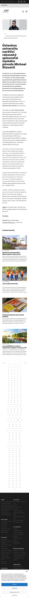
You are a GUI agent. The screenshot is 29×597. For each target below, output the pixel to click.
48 (8, 382)
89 (11, 400)
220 (19, 465)
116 (21, 411)
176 (9, 443)
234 (13, 474)
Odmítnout (14, 588)
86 (17, 398)
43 (8, 380)
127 (13, 417)
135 (9, 422)
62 (20, 387)
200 (19, 454)
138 (19, 422)
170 (16, 439)
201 (9, 456)
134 (21, 419)
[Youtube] (24, 1)
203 (16, 456)
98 (8, 404)
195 (16, 452)
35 (14, 376)
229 (9, 472)
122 (9, 415)
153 (14, 430)
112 (8, 411)
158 (16, 433)
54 (11, 385)
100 (14, 404)
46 (17, 380)
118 (11, 413)
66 (17, 389)
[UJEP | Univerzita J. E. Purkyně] (5, 11)
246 (13, 480)
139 (9, 424)
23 (8, 372)
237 (9, 476)
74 (11, 393)
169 (13, 439)
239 (16, 476)
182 (14, 446)
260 (20, 487)
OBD (7, 2)
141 (16, 424)
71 (17, 391)
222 (13, 467)
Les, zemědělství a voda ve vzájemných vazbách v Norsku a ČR (14, 347)
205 (9, 459)
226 (13, 470)
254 (13, 485)
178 (16, 443)
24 (11, 372)
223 (16, 467)
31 (17, 374)
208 (20, 459)
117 (8, 413)
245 (9, 480)
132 (14, 419)
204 (20, 456)
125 (19, 415)
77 (20, 393)
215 (16, 463)
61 (17, 387)
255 (16, 485)
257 (9, 487)
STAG (13, 2)
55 (14, 385)
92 (20, 400)
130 (8, 419)
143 (9, 426)
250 (13, 483)
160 (9, 435)
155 (21, 430)
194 (13, 452)
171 (19, 439)
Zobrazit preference (14, 592)
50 (14, 382)
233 (9, 474)
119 (14, 413)
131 (11, 419)
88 (8, 400)
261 (14, 489)
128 (16, 417)
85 (14, 398)
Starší (25, 363)
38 (8, 378)
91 (17, 400)
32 (20, 374)
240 (20, 476)
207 (16, 459)
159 (19, 433)
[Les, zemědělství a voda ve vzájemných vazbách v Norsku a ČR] (14, 336)
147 (9, 428)
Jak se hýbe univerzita (10, 284)
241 (9, 478)
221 (9, 467)
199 (16, 454)
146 (19, 426)
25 (14, 372)
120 (18, 413)
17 (20, 367)
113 (11, 411)
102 (21, 404)
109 (15, 409)
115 (17, 411)
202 (13, 456)
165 (13, 437)
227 (16, 470)
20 (14, 369)
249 (9, 483)
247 (16, 480)
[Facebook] (19, 1)
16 (17, 367)
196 (19, 452)
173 (13, 441)
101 (17, 404)
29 (11, 374)
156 (9, 433)
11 (18, 365)
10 (15, 365)
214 (13, 463)
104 (13, 406)
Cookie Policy (14, 595)
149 (16, 428)
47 (20, 380)
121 (21, 413)
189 (9, 450)
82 (20, 395)
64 (11, 389)
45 (14, 380)
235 (16, 474)
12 (21, 365)
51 (17, 382)
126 (9, 417)
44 (11, 380)
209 (9, 461)
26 (17, 372)
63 (8, 389)
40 (14, 378)
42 (20, 378)
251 (16, 483)
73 (8, 393)
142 (19, 424)
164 (9, 437)
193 (9, 452)
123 (13, 415)
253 (9, 485)
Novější (4, 363)
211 (16, 461)
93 (8, 402)
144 (13, 426)
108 (11, 409)
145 (16, 426)
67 (20, 389)
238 (13, 476)
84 (11, 398)
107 (8, 409)
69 (11, 391)
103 (9, 406)
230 (13, 472)
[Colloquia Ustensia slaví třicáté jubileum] (14, 305)
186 (13, 448)
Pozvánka (5, 216)
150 (19, 428)
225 (9, 470)
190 (13, 450)
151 (8, 430)
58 (8, 387)
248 (20, 480)
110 (18, 409)
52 (20, 382)
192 (19, 450)
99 (11, 404)
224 (19, 467)
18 (8, 369)
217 (9, 465)
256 (20, 485)
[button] (27, 571)
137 (16, 422)
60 (14, 387)
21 (17, 369)
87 (20, 398)
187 (16, 448)
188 (19, 448)
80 (14, 395)
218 (12, 465)
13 (8, 367)
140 (13, 424)
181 (11, 446)
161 (13, 435)
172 (9, 441)
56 (17, 385)
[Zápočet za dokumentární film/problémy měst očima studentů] (14, 242)
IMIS (9, 2)
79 (11, 395)
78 (8, 395)
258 (13, 487)
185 (9, 448)
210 (13, 461)
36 (17, 376)
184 (21, 446)
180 (8, 446)
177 (13, 443)
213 (9, 463)
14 (11, 367)
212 (19, 461)
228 (20, 470)
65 (14, 389)
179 (19, 443)
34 (11, 376)
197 (9, 454)
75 (14, 393)
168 (9, 439)
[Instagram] (21, 1)
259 (16, 487)
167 (19, 437)
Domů (5, 34)
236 (20, 474)
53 (8, 385)
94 (11, 402)
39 (11, 378)
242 (13, 478)
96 (17, 402)
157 (13, 433)
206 (13, 459)
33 (8, 376)
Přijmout (14, 584)
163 (19, 435)
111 (21, 409)
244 (20, 478)
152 (11, 430)
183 (18, 446)
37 (20, 376)
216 (19, 463)
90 (14, 400)
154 (18, 430)
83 (8, 398)
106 (19, 406)
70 (14, 391)
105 (16, 406)
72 (20, 391)
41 (17, 378)
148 (13, 428)
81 (17, 395)
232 (19, 472)
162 (16, 435)
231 (16, 472)
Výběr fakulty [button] (4, 5)
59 (11, 387)
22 (20, 369)
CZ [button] (2, 2)
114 (14, 411)
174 (16, 441)
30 (14, 374)
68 (8, 391)
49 (11, 382)
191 (16, 450)
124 (16, 415)
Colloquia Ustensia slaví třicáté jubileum (13, 315)
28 (8, 374)
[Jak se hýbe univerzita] (14, 274)
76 (17, 393)
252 (20, 483)
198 (12, 454)
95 (14, 402)
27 (20, 372)
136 (13, 422)
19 (11, 369)
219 (16, 465)
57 (20, 385)
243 (16, 478)
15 (14, 367)
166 (16, 437)
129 (19, 417)
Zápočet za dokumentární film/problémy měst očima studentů (11, 254)
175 (19, 441)
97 (20, 402)
